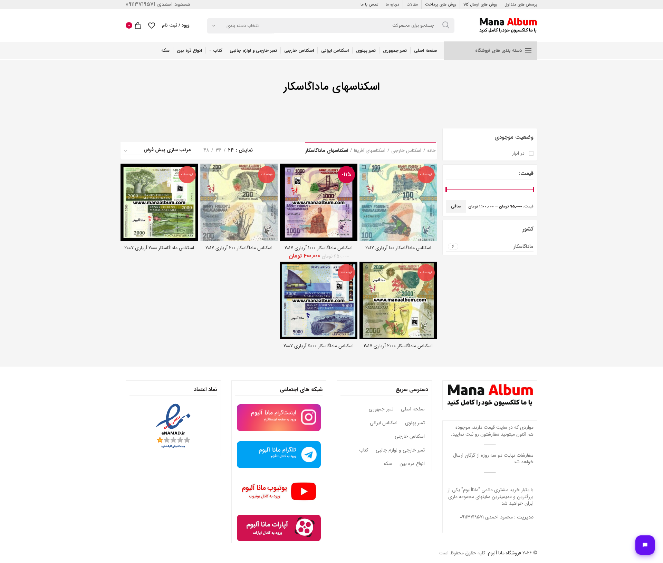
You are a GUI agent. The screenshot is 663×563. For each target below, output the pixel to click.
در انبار (519, 153)
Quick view (364, 175)
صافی (456, 206)
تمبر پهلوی (415, 423)
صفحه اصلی (413, 409)
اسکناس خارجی (406, 150)
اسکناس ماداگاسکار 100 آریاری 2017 (398, 248)
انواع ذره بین (412, 463)
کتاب (363, 450)
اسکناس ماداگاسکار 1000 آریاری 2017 (319, 248)
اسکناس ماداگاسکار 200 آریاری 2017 (238, 248)
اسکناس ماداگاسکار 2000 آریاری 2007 (159, 248)
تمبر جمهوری (381, 409)
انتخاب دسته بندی (243, 25)
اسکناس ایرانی (383, 423)
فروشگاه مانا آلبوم (504, 553)
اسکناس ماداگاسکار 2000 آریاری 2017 (398, 346)
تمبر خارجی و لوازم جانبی (400, 450)
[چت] (645, 545)
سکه (388, 463)
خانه (431, 150)
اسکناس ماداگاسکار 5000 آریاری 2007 (319, 346)
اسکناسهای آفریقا (369, 150)
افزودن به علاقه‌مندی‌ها (364, 190)
